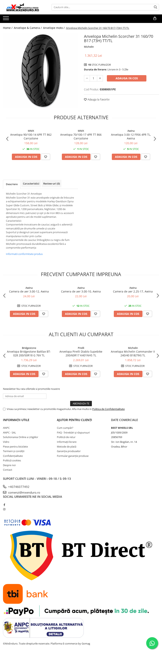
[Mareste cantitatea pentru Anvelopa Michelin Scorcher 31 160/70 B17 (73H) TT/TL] (100, 78)
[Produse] (6, 19)
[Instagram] (4, 509)
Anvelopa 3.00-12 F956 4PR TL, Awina (131, 136)
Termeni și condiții (13, 451)
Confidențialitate (13, 456)
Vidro (6, 442)
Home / (8, 28)
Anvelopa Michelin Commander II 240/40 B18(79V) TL (133, 353)
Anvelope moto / (54, 28)
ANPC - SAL (9, 432)
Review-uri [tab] (51, 183)
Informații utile (16, 420)
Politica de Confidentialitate (108, 409)
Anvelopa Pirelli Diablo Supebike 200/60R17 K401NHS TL (80, 353)
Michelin (89, 46)
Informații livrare (66, 442)
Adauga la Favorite (98, 99)
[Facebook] (4, 504)
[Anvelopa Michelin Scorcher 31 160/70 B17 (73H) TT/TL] (40, 70)
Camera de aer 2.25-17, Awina (133, 291)
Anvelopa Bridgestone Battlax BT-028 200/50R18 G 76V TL (29, 353)
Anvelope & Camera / (28, 28)
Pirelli (81, 348)
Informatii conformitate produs (24, 254)
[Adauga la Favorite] (45, 157)
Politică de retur (66, 437)
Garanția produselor (69, 451)
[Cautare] (155, 7)
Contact (7, 469)
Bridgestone (29, 348)
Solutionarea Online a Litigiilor (20, 437)
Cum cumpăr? (65, 428)
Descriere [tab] (12, 184)
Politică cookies (12, 460)
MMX (31, 130)
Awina (131, 130)
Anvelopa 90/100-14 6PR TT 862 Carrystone (31, 136)
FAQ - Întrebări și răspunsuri (73, 432)
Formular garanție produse (73, 456)
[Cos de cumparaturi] (155, 18)
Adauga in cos (127, 78)
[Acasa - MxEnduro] (22, 7)
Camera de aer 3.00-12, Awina (29, 291)
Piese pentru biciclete (15, 446)
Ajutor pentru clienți (74, 420)
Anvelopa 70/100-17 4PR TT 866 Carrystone (81, 136)
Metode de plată (66, 446)
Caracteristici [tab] (31, 183)
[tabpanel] (40, 70)
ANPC (6, 428)
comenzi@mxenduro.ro (23, 492)
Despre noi (9, 465)
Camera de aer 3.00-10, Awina (81, 291)
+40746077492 (18, 487)
